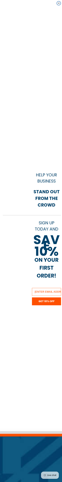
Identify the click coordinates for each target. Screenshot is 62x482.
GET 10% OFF (46, 301)
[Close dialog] (59, 3)
